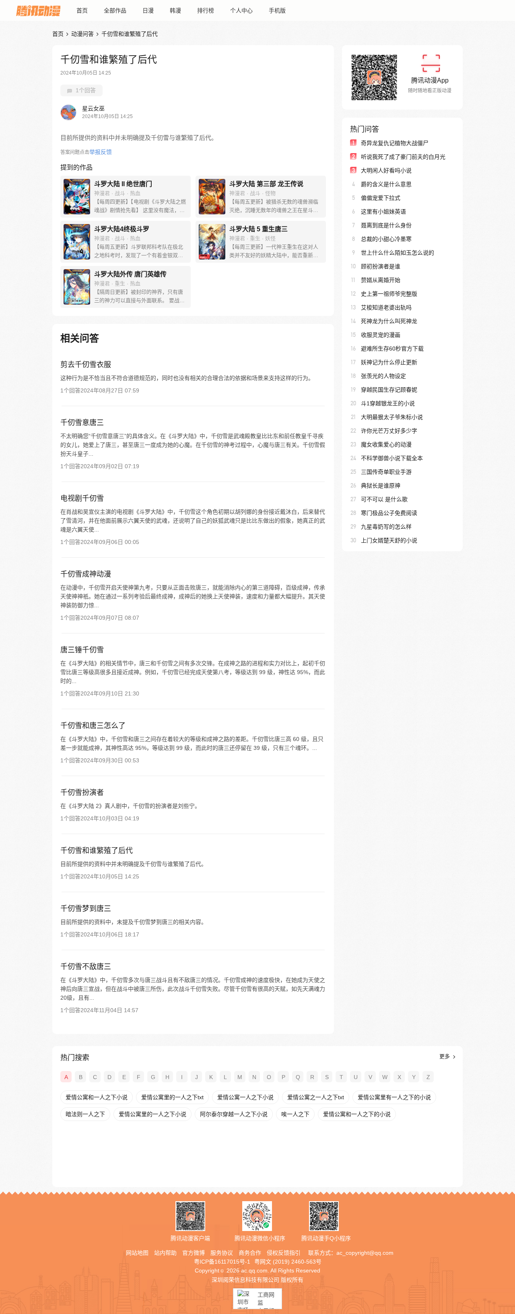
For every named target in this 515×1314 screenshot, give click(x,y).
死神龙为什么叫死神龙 (389, 321)
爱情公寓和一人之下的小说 (357, 1114)
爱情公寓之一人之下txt (315, 1097)
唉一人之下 (295, 1114)
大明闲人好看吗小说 (386, 170)
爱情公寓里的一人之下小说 (152, 1114)
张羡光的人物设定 (383, 376)
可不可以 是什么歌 (384, 499)
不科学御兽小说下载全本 (392, 458)
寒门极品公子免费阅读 (389, 513)
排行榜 (205, 10)
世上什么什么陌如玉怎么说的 (397, 252)
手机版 (277, 10)
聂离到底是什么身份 (386, 225)
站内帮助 (165, 1253)
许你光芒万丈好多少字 (389, 431)
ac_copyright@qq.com (364, 1253)
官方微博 (193, 1253)
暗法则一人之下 (85, 1114)
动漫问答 (82, 34)
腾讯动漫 (38, 10)
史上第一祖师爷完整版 (389, 294)
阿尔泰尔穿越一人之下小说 (234, 1114)
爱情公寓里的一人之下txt (172, 1097)
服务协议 (221, 1253)
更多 (445, 1056)
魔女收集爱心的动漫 (386, 444)
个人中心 (241, 10)
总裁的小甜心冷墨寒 (386, 239)
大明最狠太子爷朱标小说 (392, 417)
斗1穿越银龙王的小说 (388, 403)
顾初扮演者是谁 (380, 266)
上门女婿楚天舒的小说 (389, 540)
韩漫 (175, 10)
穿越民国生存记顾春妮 (389, 389)
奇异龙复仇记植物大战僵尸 (394, 143)
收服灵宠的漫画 (380, 335)
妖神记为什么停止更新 (389, 362)
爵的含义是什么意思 (386, 184)
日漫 (148, 10)
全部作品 (115, 10)
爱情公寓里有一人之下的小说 (394, 1097)
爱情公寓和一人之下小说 (97, 1097)
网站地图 (137, 1253)
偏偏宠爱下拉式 (380, 198)
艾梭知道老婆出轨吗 (386, 307)
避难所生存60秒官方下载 (392, 348)
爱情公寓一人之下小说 (245, 1097)
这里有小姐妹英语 (383, 211)
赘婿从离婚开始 (380, 280)
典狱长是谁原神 (380, 485)
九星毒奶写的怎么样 (386, 526)
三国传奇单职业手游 (386, 472)
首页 (82, 10)
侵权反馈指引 (284, 1253)
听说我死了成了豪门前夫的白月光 (403, 157)
